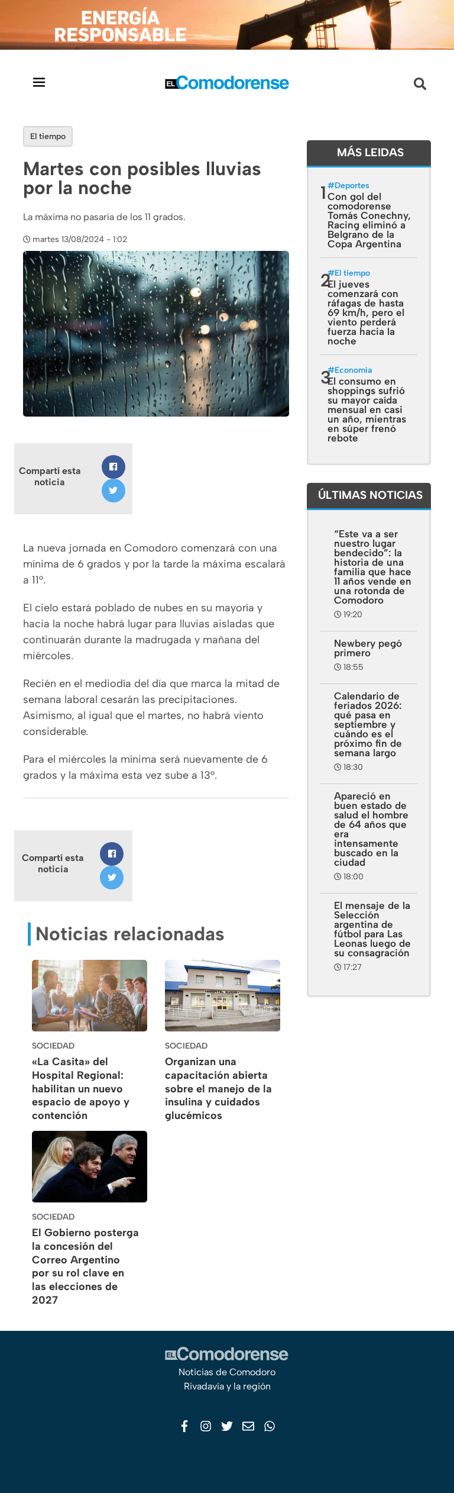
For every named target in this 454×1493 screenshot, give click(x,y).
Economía (353, 370)
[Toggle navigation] (39, 82)
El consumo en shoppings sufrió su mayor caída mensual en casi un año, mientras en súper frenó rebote (366, 409)
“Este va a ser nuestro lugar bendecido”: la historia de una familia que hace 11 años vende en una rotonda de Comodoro (372, 567)
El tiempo (48, 136)
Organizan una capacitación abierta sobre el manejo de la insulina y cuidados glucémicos (218, 1088)
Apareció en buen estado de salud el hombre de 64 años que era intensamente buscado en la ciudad (371, 829)
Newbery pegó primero (368, 648)
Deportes (352, 185)
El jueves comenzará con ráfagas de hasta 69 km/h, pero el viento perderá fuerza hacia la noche (365, 312)
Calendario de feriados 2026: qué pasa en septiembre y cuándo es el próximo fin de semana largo (368, 724)
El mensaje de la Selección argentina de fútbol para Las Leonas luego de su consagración (372, 929)
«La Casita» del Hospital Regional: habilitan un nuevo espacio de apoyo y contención (80, 1088)
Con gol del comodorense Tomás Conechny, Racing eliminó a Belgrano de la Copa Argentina (369, 220)
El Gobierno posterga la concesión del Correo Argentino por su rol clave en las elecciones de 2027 (85, 1266)
